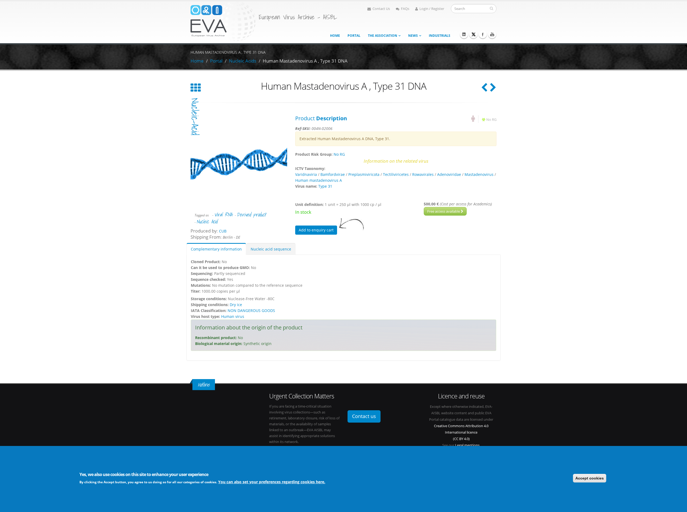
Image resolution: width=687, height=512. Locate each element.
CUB (222, 231)
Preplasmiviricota (363, 174)
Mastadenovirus (479, 174)
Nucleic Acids (242, 61)
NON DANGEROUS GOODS (251, 310)
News (413, 35)
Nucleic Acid (206, 221)
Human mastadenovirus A (318, 180)
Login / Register (431, 8)
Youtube (492, 34)
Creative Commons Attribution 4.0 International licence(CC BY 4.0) (461, 432)
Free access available (444, 211)
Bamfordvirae (332, 174)
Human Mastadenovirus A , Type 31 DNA (305, 61)
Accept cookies (589, 478)
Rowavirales (423, 174)
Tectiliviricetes (396, 174)
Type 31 (325, 186)
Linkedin (464, 34)
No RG (491, 119)
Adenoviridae (449, 174)
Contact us (364, 416)
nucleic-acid (195, 116)
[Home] (223, 21)
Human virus (232, 316)
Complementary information (216, 249)
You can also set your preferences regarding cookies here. (271, 481)
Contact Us (381, 8)
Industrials (439, 35)
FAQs (405, 8)
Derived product (251, 214)
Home (335, 35)
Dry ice (236, 304)
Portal (354, 35)
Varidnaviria (306, 174)
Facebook (483, 34)
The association (382, 35)
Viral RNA (223, 214)
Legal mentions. (467, 445)
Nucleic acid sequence (271, 249)
